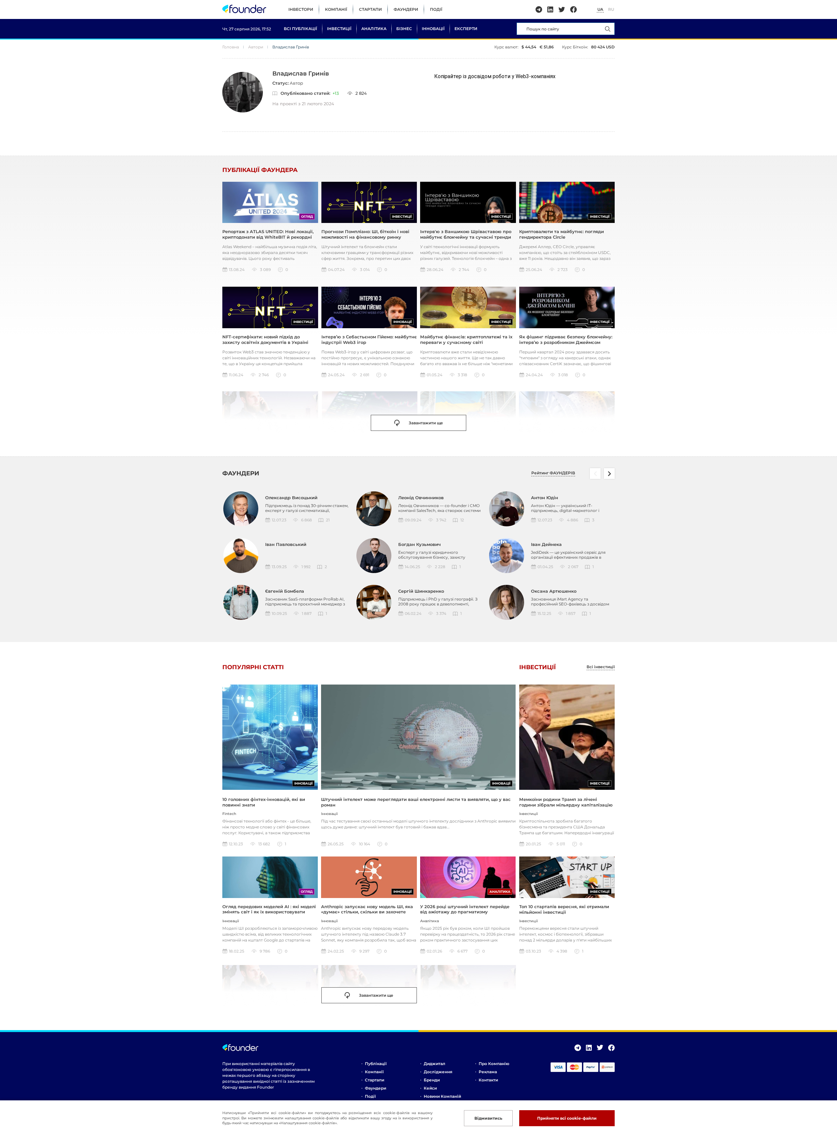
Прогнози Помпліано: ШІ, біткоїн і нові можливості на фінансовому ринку (365, 234)
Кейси (430, 1088)
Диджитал (434, 1063)
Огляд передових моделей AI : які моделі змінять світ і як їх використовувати (269, 909)
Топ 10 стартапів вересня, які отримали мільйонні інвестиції (564, 909)
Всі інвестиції (601, 667)
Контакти (488, 1079)
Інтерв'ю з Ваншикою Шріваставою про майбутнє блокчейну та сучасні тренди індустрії (465, 237)
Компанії (336, 9)
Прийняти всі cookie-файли (567, 1118)
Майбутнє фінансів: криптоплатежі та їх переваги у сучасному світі (466, 339)
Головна (230, 46)
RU (611, 9)
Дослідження (438, 1071)
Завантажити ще (426, 422)
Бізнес (404, 28)
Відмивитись (488, 1118)
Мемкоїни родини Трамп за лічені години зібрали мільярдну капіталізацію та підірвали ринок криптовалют (566, 805)
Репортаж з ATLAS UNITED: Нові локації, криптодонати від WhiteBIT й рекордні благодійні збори (268, 237)
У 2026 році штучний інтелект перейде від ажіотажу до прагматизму (464, 909)
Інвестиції (339, 28)
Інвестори (300, 9)
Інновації (433, 28)
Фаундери (406, 9)
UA (600, 9)
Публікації (375, 1063)
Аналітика (373, 28)
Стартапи (370, 9)
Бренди (432, 1079)
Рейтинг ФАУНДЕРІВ (553, 473)
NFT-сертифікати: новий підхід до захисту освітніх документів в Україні (265, 339)
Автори (255, 46)
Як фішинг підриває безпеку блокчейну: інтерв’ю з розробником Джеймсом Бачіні (565, 342)
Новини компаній (442, 1096)
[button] (609, 473)
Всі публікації (300, 28)
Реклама (488, 1071)
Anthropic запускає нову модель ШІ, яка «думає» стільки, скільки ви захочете (367, 909)
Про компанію (494, 1063)
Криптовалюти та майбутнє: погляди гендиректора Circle (561, 234)
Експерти (465, 28)
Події (436, 9)
